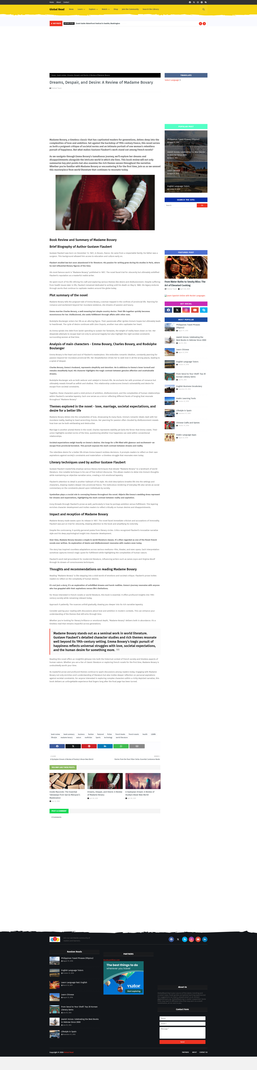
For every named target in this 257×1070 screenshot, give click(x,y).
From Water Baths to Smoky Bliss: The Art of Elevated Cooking (185, 283)
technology (108, 737)
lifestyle (54, 737)
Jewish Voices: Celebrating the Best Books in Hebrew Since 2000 (186, 153)
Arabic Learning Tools (186, 398)
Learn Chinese (173, 170)
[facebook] (190, 2)
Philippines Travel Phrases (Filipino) (183, 139)
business (81, 734)
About (58, 2)
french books (120, 734)
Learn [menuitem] (80, 9)
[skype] (205, 2)
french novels (134, 734)
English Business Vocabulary (189, 386)
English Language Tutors (178, 186)
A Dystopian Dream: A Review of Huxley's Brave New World (139, 793)
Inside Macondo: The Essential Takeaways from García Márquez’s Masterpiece (65, 795)
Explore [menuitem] (92, 9)
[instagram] (198, 2)
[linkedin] (204, 939)
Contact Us (203, 1052)
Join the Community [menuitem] (130, 9)
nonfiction (88, 737)
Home (52, 2)
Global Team (57, 88)
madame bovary (67, 737)
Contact (66, 2)
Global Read (57, 9)
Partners (185, 1052)
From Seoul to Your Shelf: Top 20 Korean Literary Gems (191, 375)
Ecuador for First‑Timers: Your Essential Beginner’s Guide (100, 23)
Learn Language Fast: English (74, 982)
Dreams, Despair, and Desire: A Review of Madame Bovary (104, 793)
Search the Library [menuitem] (151, 9)
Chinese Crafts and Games (188, 422)
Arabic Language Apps (186, 435)
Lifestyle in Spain (184, 410)
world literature (122, 737)
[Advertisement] (128, 49)
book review (61, 75)
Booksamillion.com (111, 960)
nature (78, 737)
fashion (91, 734)
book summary (69, 734)
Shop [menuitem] (116, 9)
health (145, 734)
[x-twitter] (194, 2)
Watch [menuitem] (104, 9)
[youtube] (195, 310)
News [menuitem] (71, 9)
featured (100, 734)
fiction (109, 734)
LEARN (153, 734)
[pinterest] (202, 2)
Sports (98, 737)
